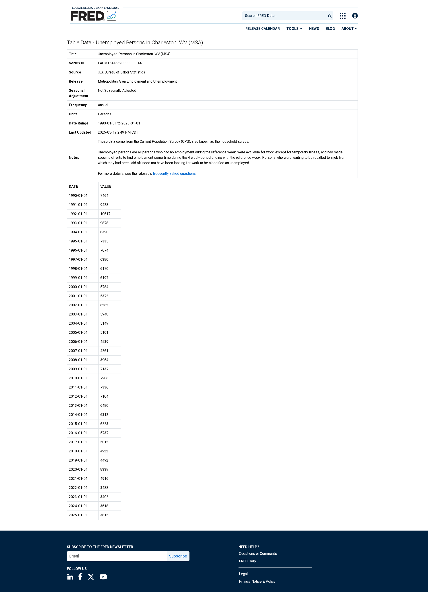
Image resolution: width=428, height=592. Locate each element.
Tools (292, 28)
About (348, 28)
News (314, 28)
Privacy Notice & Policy (257, 581)
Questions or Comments (258, 553)
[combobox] (284, 15)
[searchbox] (285, 15)
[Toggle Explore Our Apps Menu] (343, 16)
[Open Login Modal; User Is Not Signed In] (355, 16)
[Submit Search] (330, 15)
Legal (243, 574)
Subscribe (178, 556)
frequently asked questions (174, 173)
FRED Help (247, 561)
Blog (330, 28)
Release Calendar (262, 28)
